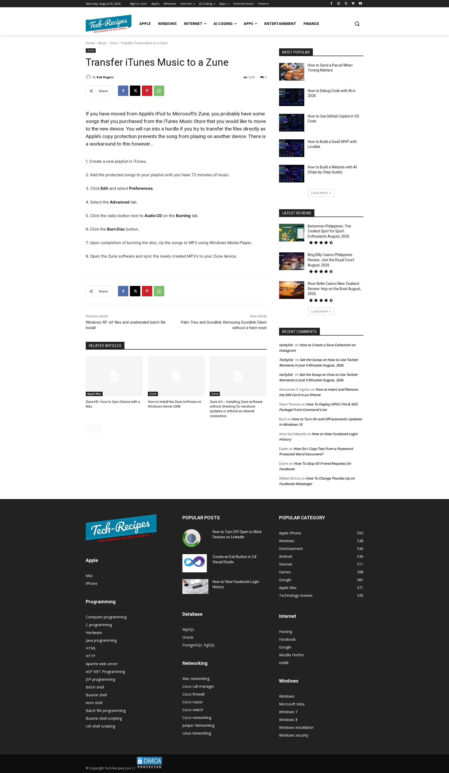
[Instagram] (339, 4)
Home (90, 43)
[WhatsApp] (159, 91)
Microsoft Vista (292, 704)
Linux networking (196, 733)
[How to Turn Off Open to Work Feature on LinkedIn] (191, 538)
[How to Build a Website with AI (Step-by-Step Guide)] (291, 173)
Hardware (94, 632)
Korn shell (94, 702)
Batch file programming (106, 710)
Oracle (187, 637)
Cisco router (192, 701)
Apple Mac (94, 394)
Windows (286, 696)
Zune (113, 43)
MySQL (188, 629)
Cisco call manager (198, 686)
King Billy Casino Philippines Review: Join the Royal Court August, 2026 (331, 260)
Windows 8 (288, 719)
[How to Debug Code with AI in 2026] (291, 97)
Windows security (293, 735)
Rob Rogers (105, 77)
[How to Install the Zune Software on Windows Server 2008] (176, 376)
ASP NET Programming (105, 671)
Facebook (287, 639)
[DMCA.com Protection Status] (149, 768)
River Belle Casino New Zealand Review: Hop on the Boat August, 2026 (334, 288)
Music (102, 43)
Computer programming (106, 616)
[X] (346, 4)
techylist (286, 345)
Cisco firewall (193, 694)
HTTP (90, 655)
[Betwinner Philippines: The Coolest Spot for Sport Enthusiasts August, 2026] (291, 232)
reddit (284, 662)
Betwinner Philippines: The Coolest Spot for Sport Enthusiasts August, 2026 (329, 231)
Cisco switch (192, 709)
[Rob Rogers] (89, 77)
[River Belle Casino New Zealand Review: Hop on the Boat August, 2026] (291, 290)
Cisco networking (196, 717)
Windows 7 (288, 711)
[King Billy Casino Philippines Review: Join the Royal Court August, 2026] (291, 261)
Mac (89, 575)
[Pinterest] (147, 91)
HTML (91, 648)
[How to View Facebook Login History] (195, 586)
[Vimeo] (353, 4)
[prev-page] (89, 428)
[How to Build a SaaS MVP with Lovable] (291, 148)
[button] (357, 23)
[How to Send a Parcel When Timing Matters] (291, 72)
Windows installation (296, 727)
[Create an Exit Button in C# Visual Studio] (194, 563)
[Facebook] (331, 4)
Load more (319, 193)
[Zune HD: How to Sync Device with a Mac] (114, 376)
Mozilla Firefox (291, 654)
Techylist (286, 359)
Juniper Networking (198, 725)
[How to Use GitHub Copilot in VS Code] (291, 123)
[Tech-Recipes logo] (108, 24)
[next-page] (97, 428)
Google (285, 647)
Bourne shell (96, 694)
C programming (99, 624)
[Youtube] (360, 4)
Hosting (285, 631)
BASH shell (95, 687)
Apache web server (102, 663)
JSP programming (100, 679)
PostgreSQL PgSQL (198, 645)
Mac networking (195, 678)
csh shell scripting (100, 726)
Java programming (101, 640)
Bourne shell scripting (104, 718)
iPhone (91, 583)
